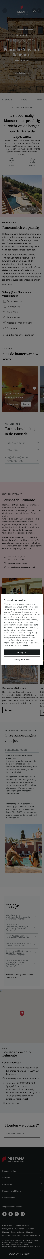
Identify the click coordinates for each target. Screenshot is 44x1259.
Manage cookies (22, 659)
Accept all (22, 652)
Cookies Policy (24, 645)
